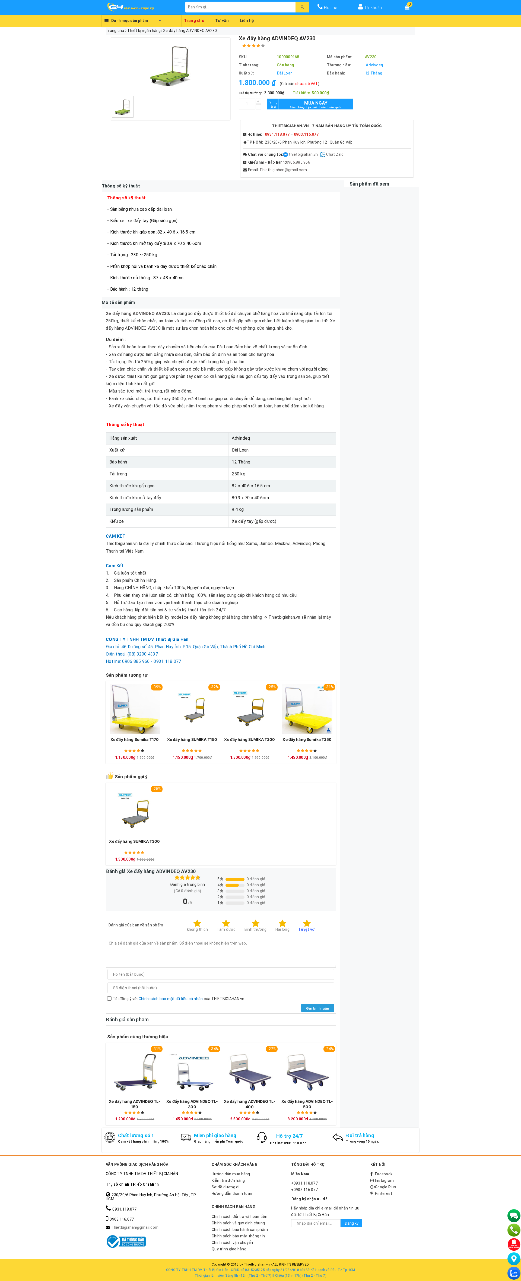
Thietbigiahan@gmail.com (283, 170)
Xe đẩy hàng (119, 313)
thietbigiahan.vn (303, 154)
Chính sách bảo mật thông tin (238, 1236)
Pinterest (383, 1193)
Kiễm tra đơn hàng (228, 1180)
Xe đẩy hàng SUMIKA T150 (192, 739)
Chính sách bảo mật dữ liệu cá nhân (171, 999)
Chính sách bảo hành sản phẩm (240, 1229)
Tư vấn (222, 20)
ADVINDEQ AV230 (150, 313)
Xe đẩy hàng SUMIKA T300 (249, 739)
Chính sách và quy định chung (238, 1223)
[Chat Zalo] (513, 1273)
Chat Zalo (335, 154)
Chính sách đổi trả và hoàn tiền (239, 1216)
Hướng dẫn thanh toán (232, 1193)
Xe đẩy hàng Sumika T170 (134, 739)
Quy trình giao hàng (229, 1249)
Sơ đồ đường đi (226, 1187)
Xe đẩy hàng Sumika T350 (307, 739)
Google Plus (385, 1187)
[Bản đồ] (513, 1258)
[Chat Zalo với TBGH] (323, 154)
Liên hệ (247, 20)
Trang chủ (194, 20)
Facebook (383, 1174)
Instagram (384, 1180)
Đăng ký (351, 1223)
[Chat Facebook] (286, 154)
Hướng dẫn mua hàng (231, 1174)
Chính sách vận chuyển (232, 1242)
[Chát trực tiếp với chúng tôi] (513, 1215)
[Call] (513, 1230)
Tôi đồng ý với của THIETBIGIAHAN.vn (178, 999)
